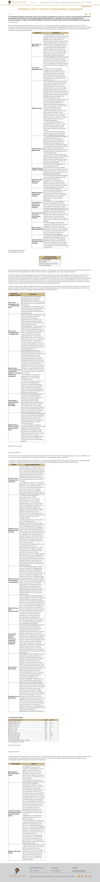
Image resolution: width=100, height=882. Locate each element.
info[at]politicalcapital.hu (79, 870)
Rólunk (43, 2)
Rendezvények (76, 2)
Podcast (89, 2)
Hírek (47, 2)
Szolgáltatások (53, 2)
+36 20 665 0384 (34, 870)
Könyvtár (83, 2)
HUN (32, 2)
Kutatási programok (65, 2)
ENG (34, 2)
